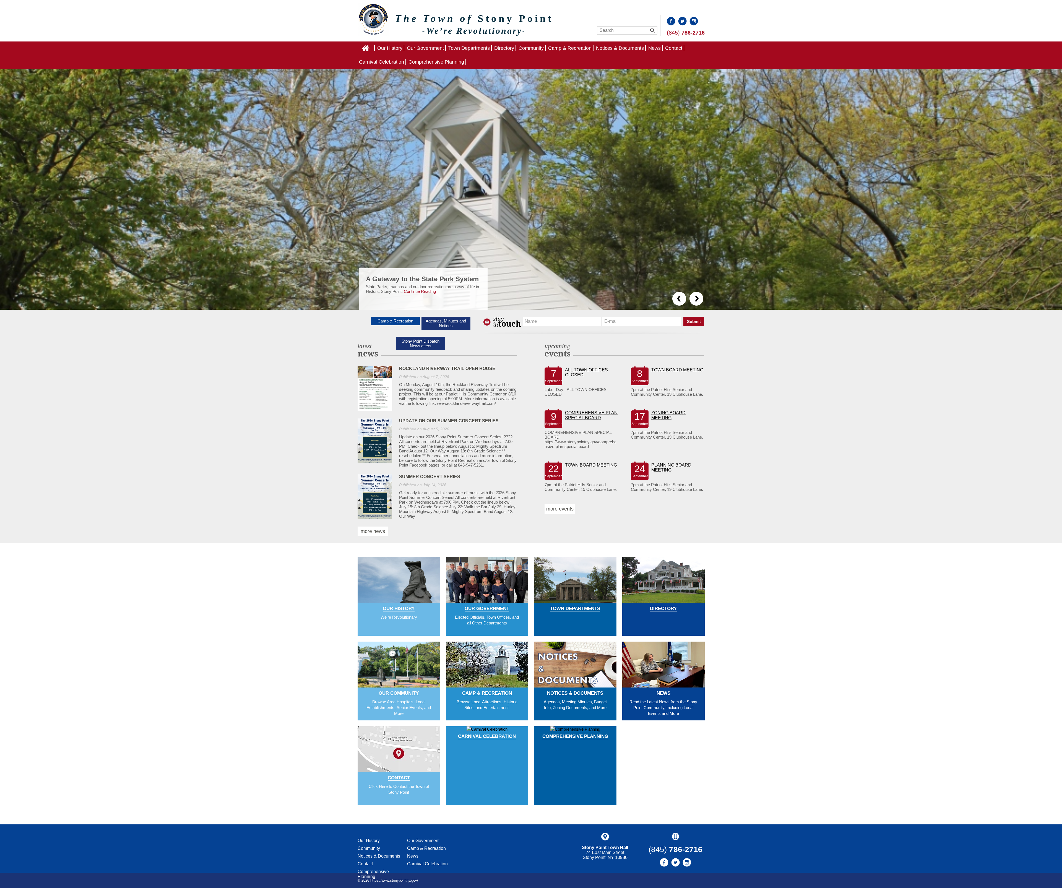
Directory (504, 48)
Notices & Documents (620, 48)
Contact (673, 48)
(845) (686, 33)
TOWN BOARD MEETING (677, 370)
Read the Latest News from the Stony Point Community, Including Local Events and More (663, 707)
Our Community (399, 693)
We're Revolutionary (399, 617)
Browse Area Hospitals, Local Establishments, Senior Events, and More (398, 707)
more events (560, 509)
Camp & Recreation (570, 48)
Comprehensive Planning (436, 62)
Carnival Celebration (381, 62)
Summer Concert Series (429, 476)
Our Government (425, 48)
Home (374, 48)
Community (531, 48)
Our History (389, 48)
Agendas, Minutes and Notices (446, 323)
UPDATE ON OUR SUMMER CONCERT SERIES (449, 420)
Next (696, 299)
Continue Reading (416, 296)
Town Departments (469, 48)
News (654, 48)
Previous (679, 299)
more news (373, 531)
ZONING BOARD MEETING (668, 415)
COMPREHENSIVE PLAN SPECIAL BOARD (591, 415)
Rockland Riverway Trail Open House (447, 368)
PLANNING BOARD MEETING (671, 467)
